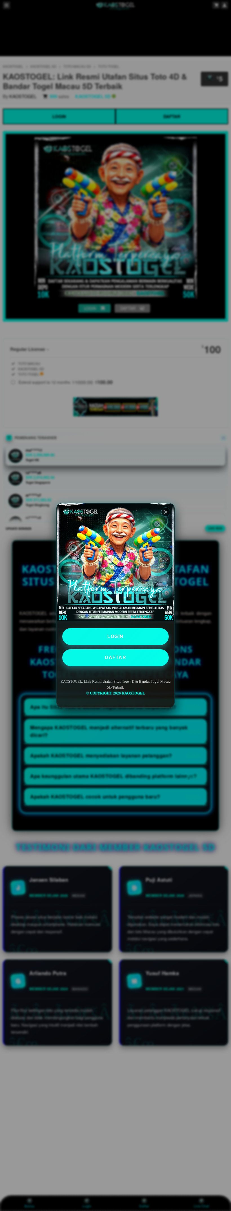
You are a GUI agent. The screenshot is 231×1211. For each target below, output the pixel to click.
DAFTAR (115, 657)
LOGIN (115, 636)
